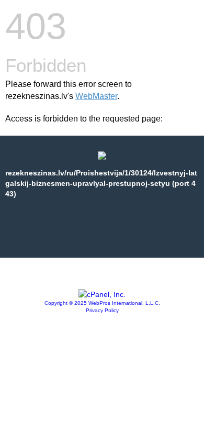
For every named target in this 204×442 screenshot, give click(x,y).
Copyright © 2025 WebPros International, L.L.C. (102, 303)
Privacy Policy (102, 310)
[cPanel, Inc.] (102, 294)
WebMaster (96, 96)
